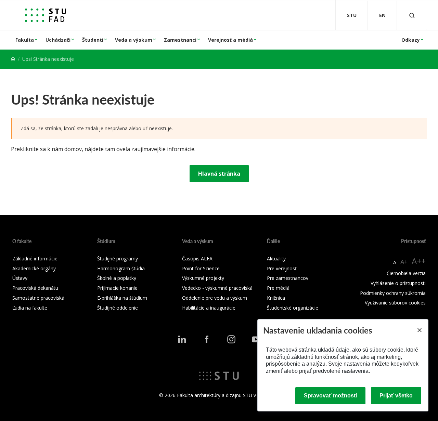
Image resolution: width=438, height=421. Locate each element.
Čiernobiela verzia (406, 273)
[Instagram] (231, 339)
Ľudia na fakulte (29, 307)
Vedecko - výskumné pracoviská (217, 288)
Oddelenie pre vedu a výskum (214, 298)
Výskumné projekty (203, 278)
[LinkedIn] (182, 339)
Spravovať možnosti (330, 395)
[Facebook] (207, 339)
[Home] (13, 59)
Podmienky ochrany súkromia (393, 293)
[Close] (419, 330)
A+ (404, 262)
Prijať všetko (396, 395)
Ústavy (19, 278)
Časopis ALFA (197, 258)
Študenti (92, 40)
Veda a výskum (133, 40)
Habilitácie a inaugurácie (208, 307)
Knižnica (276, 298)
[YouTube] (256, 339)
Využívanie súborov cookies (395, 302)
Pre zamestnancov (287, 278)
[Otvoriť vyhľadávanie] (412, 15)
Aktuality (276, 258)
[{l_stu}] (219, 375)
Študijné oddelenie (117, 307)
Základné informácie (34, 258)
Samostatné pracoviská (38, 298)
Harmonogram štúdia (121, 268)
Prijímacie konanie (117, 288)
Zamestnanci (180, 40)
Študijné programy (117, 258)
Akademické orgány (34, 268)
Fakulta (24, 40)
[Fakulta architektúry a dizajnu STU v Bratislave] (45, 15)
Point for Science (201, 268)
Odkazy (410, 40)
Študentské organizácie (292, 307)
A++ (419, 261)
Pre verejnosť (282, 268)
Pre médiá (278, 288)
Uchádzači (58, 40)
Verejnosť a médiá (230, 40)
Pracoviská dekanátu (35, 288)
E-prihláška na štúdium (122, 298)
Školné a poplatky (116, 278)
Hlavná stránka (219, 173)
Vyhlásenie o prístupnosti (398, 283)
